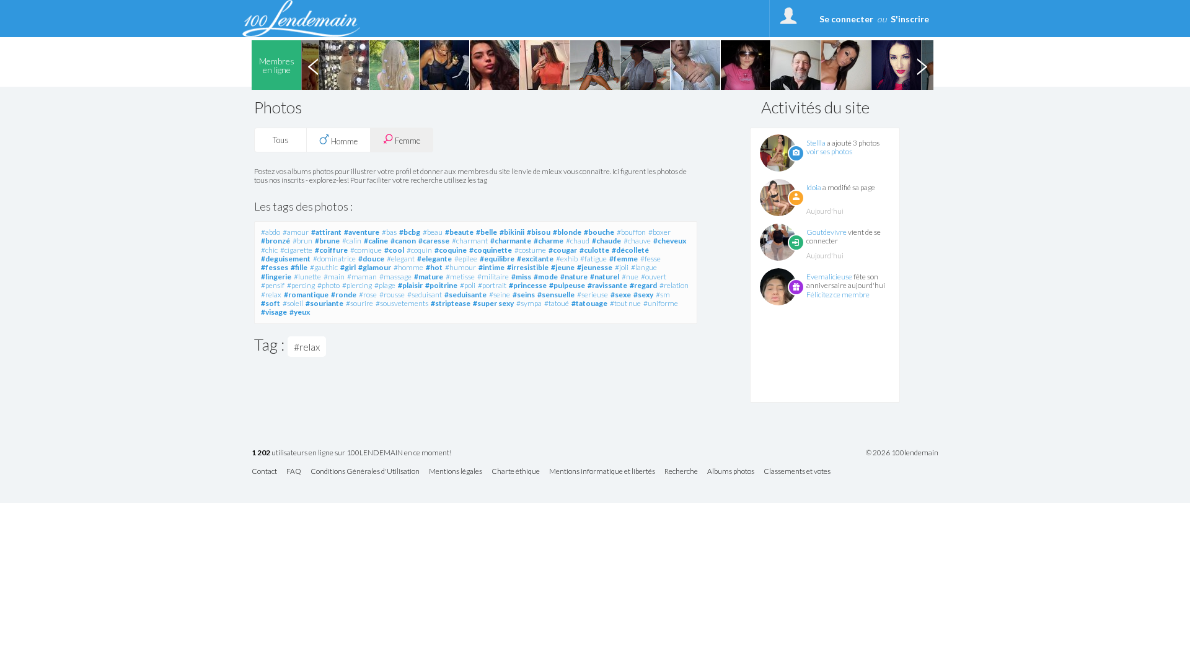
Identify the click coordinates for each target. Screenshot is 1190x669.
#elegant (401, 258)
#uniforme (660, 303)
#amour (296, 232)
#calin (351, 240)
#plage (384, 285)
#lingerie (276, 276)
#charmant (470, 240)
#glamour (374, 267)
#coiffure (331, 250)
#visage (274, 312)
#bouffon (631, 232)
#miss (521, 276)
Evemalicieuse (829, 276)
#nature (574, 276)
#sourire (359, 303)
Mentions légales (455, 472)
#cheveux (669, 240)
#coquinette (490, 250)
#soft (270, 303)
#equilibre (497, 258)
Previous (313, 65)
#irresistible (528, 267)
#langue (644, 267)
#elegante (434, 258)
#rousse (392, 294)
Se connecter (846, 19)
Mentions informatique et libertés (602, 472)
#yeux (299, 312)
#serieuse (592, 294)
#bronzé (275, 240)
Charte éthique (515, 472)
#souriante (324, 303)
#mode (546, 276)
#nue (630, 276)
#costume (530, 250)
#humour (460, 267)
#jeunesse (594, 267)
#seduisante (465, 294)
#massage (395, 276)
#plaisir (410, 285)
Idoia (813, 187)
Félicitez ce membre (838, 294)
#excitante (535, 258)
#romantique (306, 294)
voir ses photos (829, 151)
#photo (328, 285)
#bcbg (409, 232)
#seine (499, 294)
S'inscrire (910, 19)
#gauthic (324, 267)
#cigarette (296, 250)
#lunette (307, 276)
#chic (269, 250)
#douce (371, 258)
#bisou (538, 232)
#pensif (272, 285)
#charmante (510, 240)
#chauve (637, 240)
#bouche (599, 232)
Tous (281, 140)
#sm (663, 294)
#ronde (343, 294)
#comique (366, 250)
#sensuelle (556, 294)
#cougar (563, 250)
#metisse (460, 276)
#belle (486, 232)
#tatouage (589, 303)
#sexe (620, 294)
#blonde (567, 232)
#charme (548, 240)
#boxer (659, 232)
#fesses (274, 267)
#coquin (419, 250)
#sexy (643, 294)
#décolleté (630, 250)
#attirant (326, 232)
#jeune (563, 267)
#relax (271, 294)
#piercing (357, 285)
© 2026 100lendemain (902, 453)
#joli (621, 267)
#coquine (450, 250)
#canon (403, 240)
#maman (362, 276)
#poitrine (441, 285)
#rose (368, 294)
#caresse (433, 240)
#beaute (459, 232)
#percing (301, 285)
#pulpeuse (567, 285)
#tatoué (556, 303)
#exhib (567, 258)
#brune (327, 240)
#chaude (606, 240)
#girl (348, 267)
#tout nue (625, 303)
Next (921, 65)
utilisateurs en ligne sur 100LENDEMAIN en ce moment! (351, 453)
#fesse (650, 258)
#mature (428, 276)
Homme (343, 141)
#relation (674, 285)
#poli (467, 285)
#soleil (293, 303)
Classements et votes (797, 472)
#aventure (361, 232)
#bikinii (512, 232)
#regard (643, 285)
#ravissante (607, 285)
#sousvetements (402, 303)
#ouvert (653, 276)
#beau (433, 232)
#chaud (577, 240)
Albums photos (730, 472)
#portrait (492, 285)
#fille (299, 267)
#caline (376, 240)
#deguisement (286, 258)
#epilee (465, 258)
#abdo (270, 232)
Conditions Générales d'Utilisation (365, 472)
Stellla (816, 142)
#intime (491, 267)
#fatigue (593, 258)
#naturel (604, 276)
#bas (389, 232)
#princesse (528, 285)
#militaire (493, 276)
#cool (394, 250)
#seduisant (424, 294)
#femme (623, 258)
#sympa (529, 303)
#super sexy (493, 303)
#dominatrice (334, 258)
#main (334, 276)
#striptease (450, 303)
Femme (406, 141)
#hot (434, 267)
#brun (302, 240)
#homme (408, 267)
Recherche (681, 472)
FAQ (293, 472)
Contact (264, 472)
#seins (524, 294)
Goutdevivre (826, 232)
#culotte (594, 250)
